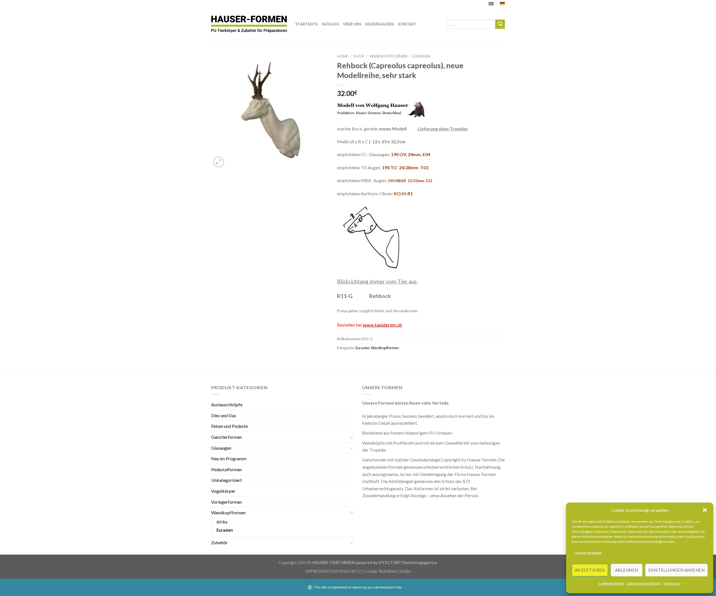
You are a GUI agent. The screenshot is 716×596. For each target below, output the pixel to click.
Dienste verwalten (588, 552)
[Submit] (500, 24)
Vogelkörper (223, 491)
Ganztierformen (226, 437)
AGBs (405, 571)
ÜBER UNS (352, 24)
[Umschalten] (351, 437)
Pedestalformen (226, 469)
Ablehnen (626, 569)
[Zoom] (218, 161)
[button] (705, 510)
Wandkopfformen (388, 56)
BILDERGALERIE (379, 24)
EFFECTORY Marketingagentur (407, 562)
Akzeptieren (590, 569)
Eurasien (421, 56)
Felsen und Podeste (229, 426)
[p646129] (249, 24)
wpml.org (359, 587)
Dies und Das (223, 415)
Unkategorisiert (226, 480)
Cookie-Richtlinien (380, 571)
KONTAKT (407, 24)
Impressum (672, 583)
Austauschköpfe (226, 404)
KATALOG (331, 24)
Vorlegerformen (226, 502)
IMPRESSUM (317, 571)
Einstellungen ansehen (676, 569)
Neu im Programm (228, 458)
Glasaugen (221, 447)
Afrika (221, 522)
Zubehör (219, 542)
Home (342, 56)
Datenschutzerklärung (644, 583)
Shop (359, 56)
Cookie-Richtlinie (611, 583)
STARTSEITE (306, 24)
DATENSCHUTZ (346, 571)
